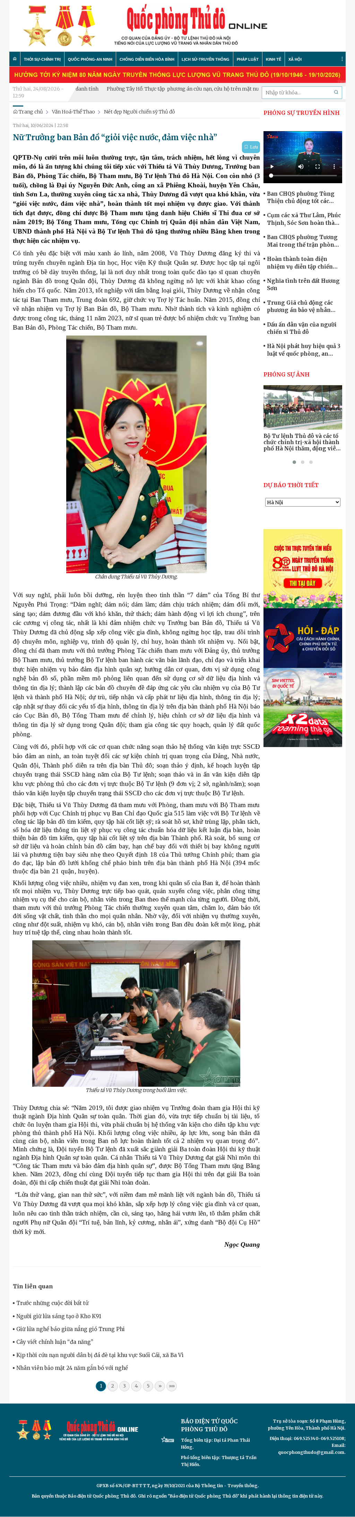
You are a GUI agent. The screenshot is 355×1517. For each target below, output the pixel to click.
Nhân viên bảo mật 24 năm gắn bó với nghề (72, 1368)
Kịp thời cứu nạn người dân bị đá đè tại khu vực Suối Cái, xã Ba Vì (99, 1355)
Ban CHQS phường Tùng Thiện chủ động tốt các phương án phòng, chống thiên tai (302, 197)
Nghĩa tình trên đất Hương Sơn (303, 284)
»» (172, 1386)
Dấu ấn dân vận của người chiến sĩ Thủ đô (302, 328)
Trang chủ (30, 112)
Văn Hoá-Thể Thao (73, 112)
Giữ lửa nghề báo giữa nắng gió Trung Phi (70, 1329)
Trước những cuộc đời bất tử (52, 1303)
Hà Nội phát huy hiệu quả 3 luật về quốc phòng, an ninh (303, 350)
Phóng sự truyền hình (301, 112)
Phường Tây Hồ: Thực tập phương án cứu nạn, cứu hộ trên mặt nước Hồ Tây (161, 89)
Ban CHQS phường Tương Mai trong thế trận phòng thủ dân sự (302, 241)
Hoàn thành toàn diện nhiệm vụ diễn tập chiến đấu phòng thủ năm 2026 (300, 263)
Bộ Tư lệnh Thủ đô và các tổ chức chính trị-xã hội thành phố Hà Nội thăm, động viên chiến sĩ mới (301, 442)
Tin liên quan (33, 1286)
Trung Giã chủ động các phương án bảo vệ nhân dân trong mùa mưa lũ (300, 306)
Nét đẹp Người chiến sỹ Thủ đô (139, 112)
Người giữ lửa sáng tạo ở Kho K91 (58, 1316)
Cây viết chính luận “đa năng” (54, 1342)
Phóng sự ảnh (286, 374)
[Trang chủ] (14, 59)
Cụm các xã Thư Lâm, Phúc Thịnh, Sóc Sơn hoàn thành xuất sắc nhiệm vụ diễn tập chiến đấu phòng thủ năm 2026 (304, 219)
